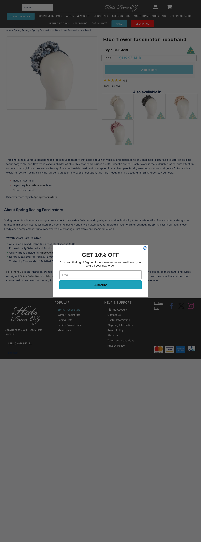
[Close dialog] (144, 247)
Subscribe (100, 285)
